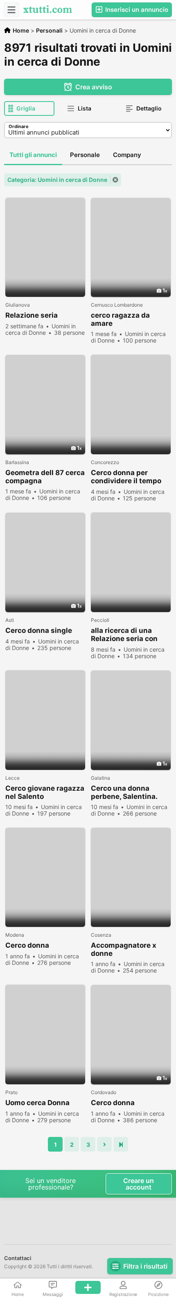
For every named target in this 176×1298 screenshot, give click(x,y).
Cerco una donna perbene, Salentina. (124, 792)
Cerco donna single (38, 630)
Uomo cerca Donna (37, 1103)
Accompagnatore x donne (123, 949)
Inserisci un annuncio (136, 9)
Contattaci (17, 1258)
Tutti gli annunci (33, 155)
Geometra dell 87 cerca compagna (45, 477)
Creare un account (138, 1183)
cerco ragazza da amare (120, 319)
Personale (85, 155)
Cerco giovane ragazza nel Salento (44, 792)
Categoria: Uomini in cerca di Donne (57, 179)
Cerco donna (27, 945)
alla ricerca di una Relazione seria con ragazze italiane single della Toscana (130, 634)
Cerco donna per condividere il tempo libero (126, 477)
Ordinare (19, 126)
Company (127, 155)
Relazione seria (31, 315)
